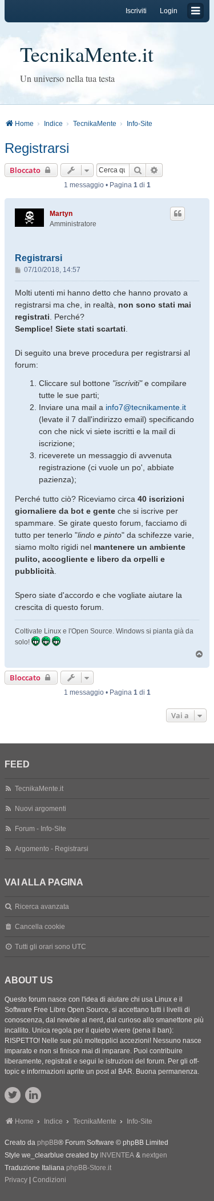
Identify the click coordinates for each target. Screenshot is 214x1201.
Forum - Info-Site (40, 829)
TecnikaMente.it (87, 54)
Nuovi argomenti (40, 809)
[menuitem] (16, 1180)
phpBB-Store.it (88, 1168)
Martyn (61, 214)
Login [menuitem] (168, 11)
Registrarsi (37, 148)
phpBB (47, 1143)
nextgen (154, 1155)
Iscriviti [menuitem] (136, 11)
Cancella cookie (40, 927)
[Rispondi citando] (177, 213)
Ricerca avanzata (42, 907)
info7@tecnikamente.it (146, 407)
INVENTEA (117, 1155)
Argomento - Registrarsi (51, 849)
